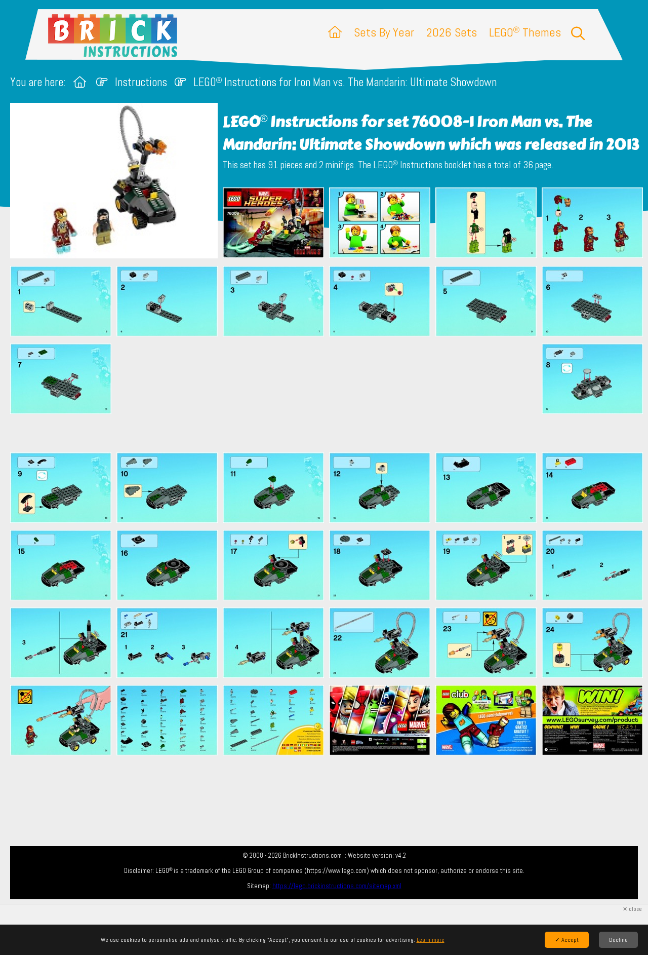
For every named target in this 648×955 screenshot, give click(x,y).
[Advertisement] (329, 394)
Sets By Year (384, 32)
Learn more (430, 940)
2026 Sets (451, 32)
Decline (618, 940)
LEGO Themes (525, 32)
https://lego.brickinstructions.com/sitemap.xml (336, 886)
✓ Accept (567, 940)
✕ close (632, 909)
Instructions (141, 82)
